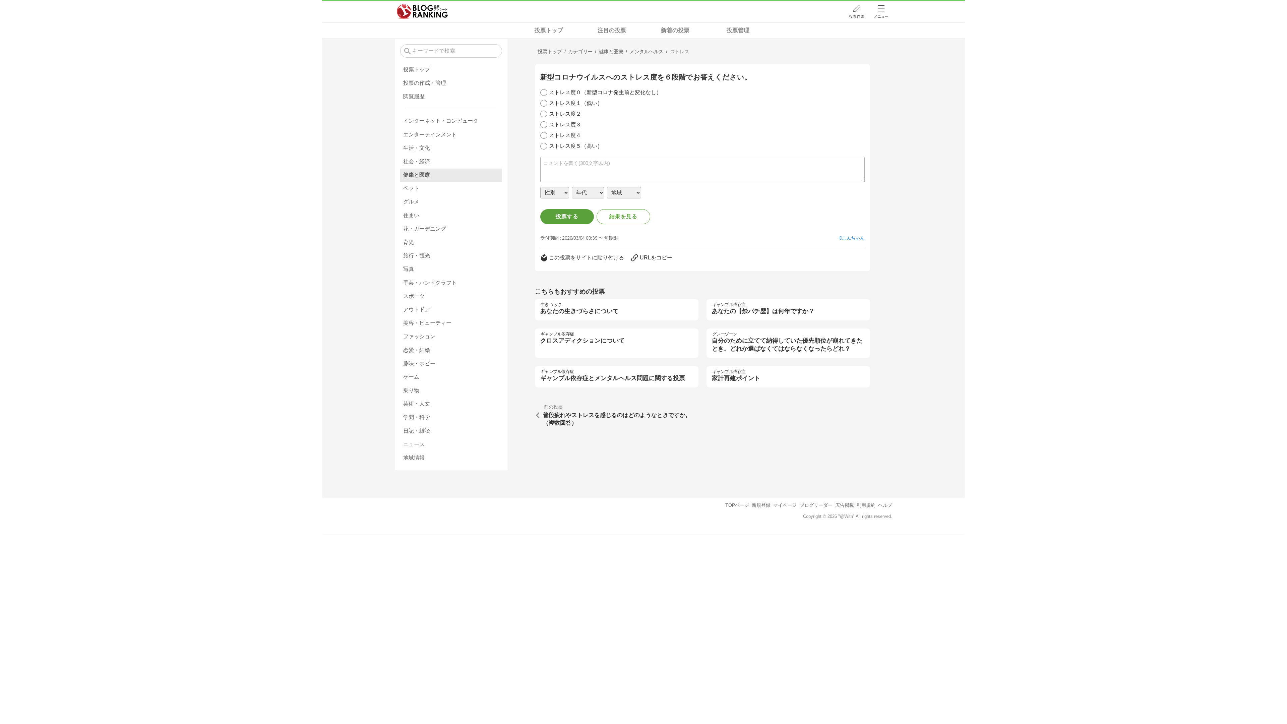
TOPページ (737, 505)
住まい (411, 215)
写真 (408, 269)
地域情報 (414, 458)
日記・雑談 (416, 431)
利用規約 (866, 505)
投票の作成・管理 (424, 83)
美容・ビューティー (427, 323)
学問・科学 (416, 417)
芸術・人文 (416, 404)
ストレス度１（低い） (576, 103)
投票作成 (856, 16)
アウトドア (416, 309)
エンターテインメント (430, 134)
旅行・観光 (416, 255)
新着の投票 (675, 30)
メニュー (881, 16)
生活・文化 (416, 148)
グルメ (411, 201)
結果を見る (623, 216)
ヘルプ (885, 505)
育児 (408, 242)
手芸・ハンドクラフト (430, 283)
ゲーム (411, 377)
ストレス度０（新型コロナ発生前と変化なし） (605, 92)
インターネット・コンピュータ (440, 121)
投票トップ (549, 30)
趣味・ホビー (419, 363)
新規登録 (761, 505)
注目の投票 (612, 30)
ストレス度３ (565, 124)
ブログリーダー (816, 505)
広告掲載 (844, 505)
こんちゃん (853, 238)
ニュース (414, 444)
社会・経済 (416, 161)
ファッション (419, 336)
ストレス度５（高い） (576, 146)
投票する (567, 216)
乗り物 (411, 390)
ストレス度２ (565, 114)
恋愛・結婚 (416, 350)
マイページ (785, 505)
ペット (411, 188)
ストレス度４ (565, 135)
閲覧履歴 (414, 96)
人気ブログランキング (422, 11)
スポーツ (414, 296)
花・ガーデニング (424, 229)
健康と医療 (416, 175)
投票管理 (738, 30)
